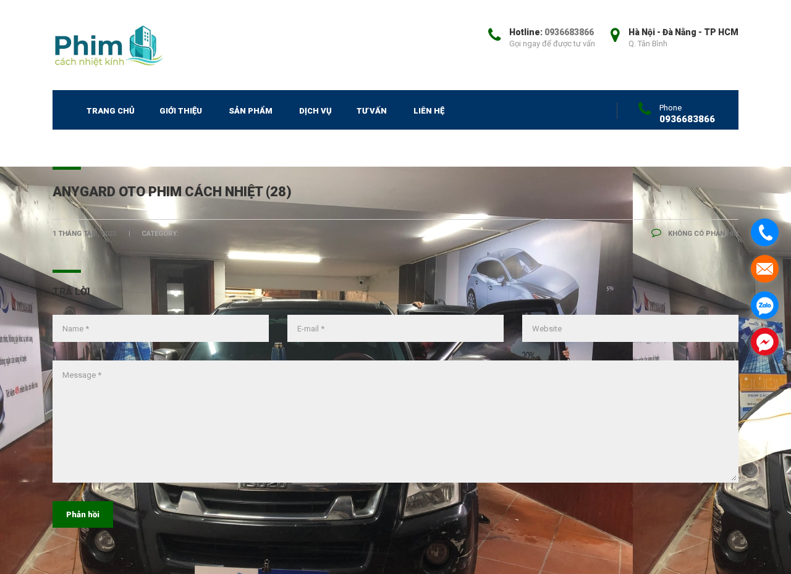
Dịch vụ (315, 110)
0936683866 (569, 32)
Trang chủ (111, 110)
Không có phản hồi (702, 234)
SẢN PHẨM (251, 110)
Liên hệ (428, 110)
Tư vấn (372, 110)
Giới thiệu (180, 110)
